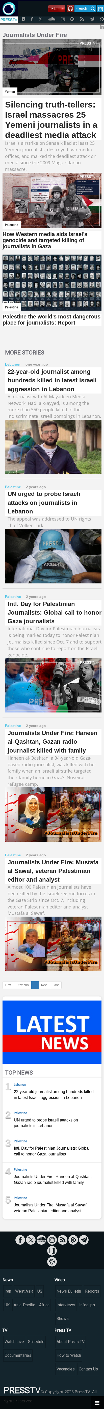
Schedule (36, 1341)
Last (56, 985)
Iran (8, 1291)
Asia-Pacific (24, 1305)
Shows (63, 1318)
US (39, 1291)
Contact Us (88, 1369)
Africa (44, 1305)
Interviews (66, 1305)
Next (44, 985)
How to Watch (69, 1355)
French (81, 8)
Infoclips (87, 1305)
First (8, 985)
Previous (23, 985)
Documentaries (18, 1355)
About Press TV (71, 1341)
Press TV (63, 1330)
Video (60, 1279)
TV (5, 1330)
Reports (92, 1291)
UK (7, 1305)
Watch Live (14, 1341)
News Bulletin (69, 1291)
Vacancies (66, 1369)
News (8, 1279)
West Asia (24, 1291)
